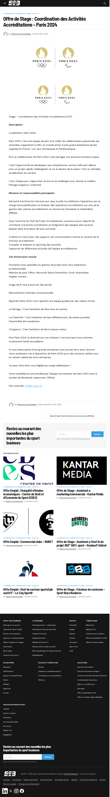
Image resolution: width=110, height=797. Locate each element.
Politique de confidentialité (29, 784)
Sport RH (35, 14)
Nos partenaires (46, 780)
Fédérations (8, 671)
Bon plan (81, 688)
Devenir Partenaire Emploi (88, 671)
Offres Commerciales (94, 642)
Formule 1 (73, 642)
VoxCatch (7, 718)
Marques (7, 667)
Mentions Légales (9, 784)
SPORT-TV (7, 730)
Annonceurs (16, 780)
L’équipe (74, 780)
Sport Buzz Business (12, 621)
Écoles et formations (12, 634)
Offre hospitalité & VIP (86, 693)
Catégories (37, 621)
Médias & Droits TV (40, 642)
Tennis (72, 638)
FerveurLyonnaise (10, 722)
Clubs (5, 680)
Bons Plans (7, 651)
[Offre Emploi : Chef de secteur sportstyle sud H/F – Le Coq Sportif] (28, 569)
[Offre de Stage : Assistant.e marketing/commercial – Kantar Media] (82, 470)
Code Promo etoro (11, 655)
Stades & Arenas (39, 634)
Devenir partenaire (31, 780)
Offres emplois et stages (13, 642)
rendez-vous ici (33, 385)
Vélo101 (6, 709)
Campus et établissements (49, 671)
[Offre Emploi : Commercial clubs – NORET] (28, 522)
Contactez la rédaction (88, 780)
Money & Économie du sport (44, 647)
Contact (102, 780)
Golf (71, 651)
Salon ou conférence (86, 684)
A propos (6, 780)
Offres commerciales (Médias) (89, 697)
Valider (97, 434)
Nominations (37, 655)
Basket (72, 634)
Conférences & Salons (95, 634)
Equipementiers (39, 638)
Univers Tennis (9, 713)
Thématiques (91, 621)
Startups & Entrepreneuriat (44, 629)
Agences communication (13, 638)
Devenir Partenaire (85, 667)
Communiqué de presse (87, 680)
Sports (72, 621)
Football (72, 625)
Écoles (41, 667)
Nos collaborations (61, 780)
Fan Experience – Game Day (44, 625)
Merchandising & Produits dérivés (46, 651)
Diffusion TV (91, 629)
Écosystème (8, 663)
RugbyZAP (7, 735)
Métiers (41, 680)
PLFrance (7, 726)
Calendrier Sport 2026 (12, 629)
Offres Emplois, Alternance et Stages (17, 14)
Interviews (7, 647)
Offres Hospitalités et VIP (96, 638)
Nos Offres (82, 663)
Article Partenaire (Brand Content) (92, 676)
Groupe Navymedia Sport (14, 705)
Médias (6, 684)
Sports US (73, 647)
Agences (7, 688)
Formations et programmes (49, 676)
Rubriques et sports (11, 625)
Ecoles (6, 693)
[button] (4, 3)
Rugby (72, 629)
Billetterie (90, 625)
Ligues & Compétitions (12, 676)
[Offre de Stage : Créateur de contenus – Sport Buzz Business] (82, 569)
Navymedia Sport (71, 774)
